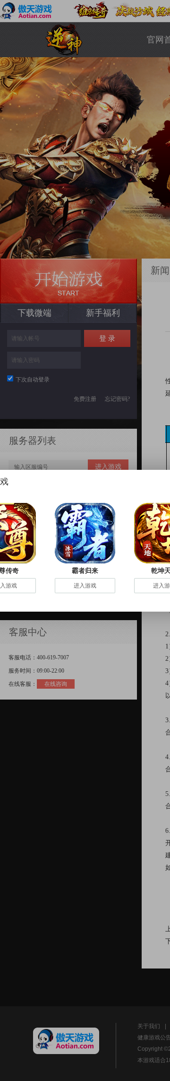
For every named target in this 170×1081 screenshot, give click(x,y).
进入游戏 (85, 585)
